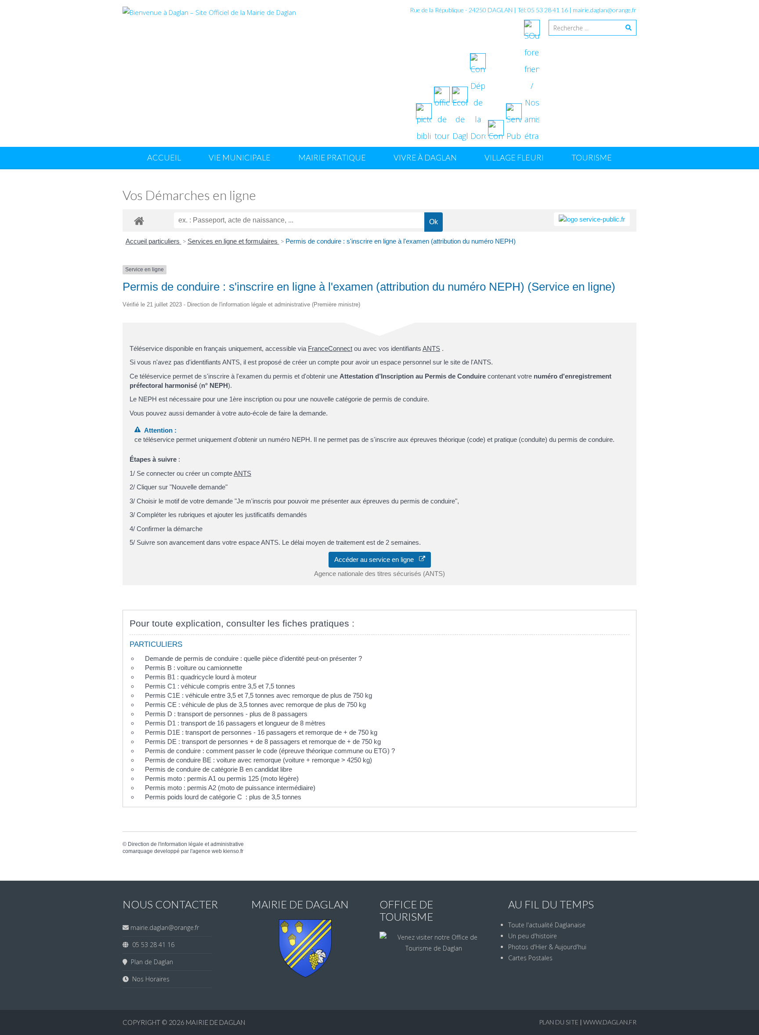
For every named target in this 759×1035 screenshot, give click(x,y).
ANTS (431, 348)
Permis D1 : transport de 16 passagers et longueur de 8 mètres (235, 723)
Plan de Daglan (150, 962)
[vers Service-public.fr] (592, 219)
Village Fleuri (514, 157)
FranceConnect (330, 348)
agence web (207, 851)
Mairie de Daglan (215, 1022)
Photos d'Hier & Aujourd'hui (547, 947)
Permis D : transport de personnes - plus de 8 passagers (226, 714)
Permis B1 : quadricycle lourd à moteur (201, 677)
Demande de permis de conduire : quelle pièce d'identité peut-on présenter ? (253, 658)
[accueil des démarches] (139, 220)
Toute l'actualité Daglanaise (547, 925)
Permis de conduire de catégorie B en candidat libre (218, 769)
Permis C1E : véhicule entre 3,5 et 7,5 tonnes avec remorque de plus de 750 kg (258, 695)
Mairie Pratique (332, 157)
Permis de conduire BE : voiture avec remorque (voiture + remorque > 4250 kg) (258, 760)
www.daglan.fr (609, 1022)
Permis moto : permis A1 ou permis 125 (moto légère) (222, 778)
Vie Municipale (240, 157)
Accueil (164, 157)
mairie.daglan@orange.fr (604, 10)
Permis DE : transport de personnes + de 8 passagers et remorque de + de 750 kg (263, 741)
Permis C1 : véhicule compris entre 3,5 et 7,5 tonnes (220, 686)
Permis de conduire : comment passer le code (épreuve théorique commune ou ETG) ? (270, 750)
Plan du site (559, 1022)
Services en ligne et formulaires (233, 241)
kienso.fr (233, 851)
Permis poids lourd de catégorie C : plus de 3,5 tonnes (223, 797)
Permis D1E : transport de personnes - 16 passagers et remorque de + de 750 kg (261, 732)
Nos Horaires (149, 979)
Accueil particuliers (153, 241)
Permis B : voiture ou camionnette (193, 667)
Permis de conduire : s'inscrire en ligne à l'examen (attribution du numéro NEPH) (401, 241)
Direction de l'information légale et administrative (186, 844)
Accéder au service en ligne (376, 559)
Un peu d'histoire (532, 936)
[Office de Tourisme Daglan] (434, 948)
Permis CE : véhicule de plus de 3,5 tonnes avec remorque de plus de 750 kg (255, 704)
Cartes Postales (530, 958)
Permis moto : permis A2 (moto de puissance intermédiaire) (230, 787)
